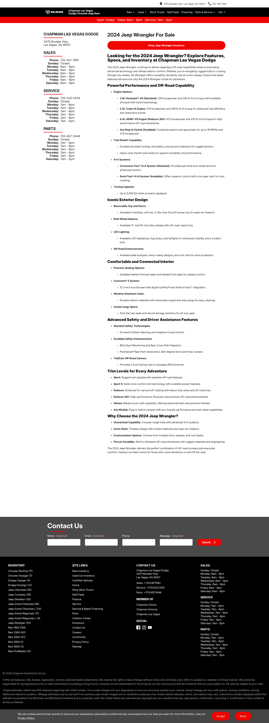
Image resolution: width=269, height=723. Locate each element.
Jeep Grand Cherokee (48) (23, 603)
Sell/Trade (173, 12)
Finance (76, 599)
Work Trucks (157, 12)
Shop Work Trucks (83, 589)
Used (141, 12)
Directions (78, 622)
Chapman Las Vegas (148, 614)
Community (79, 637)
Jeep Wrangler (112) (19, 622)
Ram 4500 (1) (15, 641)
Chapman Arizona (146, 609)
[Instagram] (144, 627)
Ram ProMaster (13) (19, 651)
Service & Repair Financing (87, 608)
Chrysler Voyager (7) (20, 575)
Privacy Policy (80, 641)
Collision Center (81, 618)
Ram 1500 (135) (17, 627)
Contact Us (78, 627)
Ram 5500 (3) (16, 646)
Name (57, 535)
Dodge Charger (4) (19, 580)
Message (171, 535)
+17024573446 (152, 592)
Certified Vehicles (82, 580)
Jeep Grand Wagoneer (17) (23, 613)
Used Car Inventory (83, 575)
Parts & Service (203, 12)
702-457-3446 (70, 136)
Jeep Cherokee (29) (19, 589)
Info (220, 12)
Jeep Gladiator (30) (19, 599)
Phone (126, 535)
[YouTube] (149, 627)
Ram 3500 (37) (16, 637)
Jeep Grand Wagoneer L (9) (24, 618)
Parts (75, 613)
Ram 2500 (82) (17, 632)
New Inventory (80, 570)
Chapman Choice (146, 604)
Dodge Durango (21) (20, 585)
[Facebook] (138, 627)
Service (76, 603)
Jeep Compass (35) (19, 594)
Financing (187, 12)
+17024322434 (155, 587)
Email (94, 535)
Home (75, 585)
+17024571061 (152, 582)
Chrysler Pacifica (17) (20, 570)
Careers (76, 632)
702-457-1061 (69, 60)
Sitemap (77, 646)
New (129, 12)
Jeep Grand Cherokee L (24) (24, 608)
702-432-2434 (70, 98)
